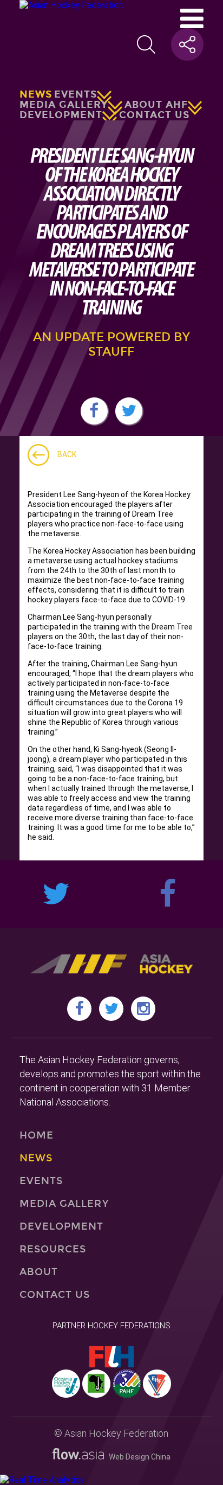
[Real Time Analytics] (42, 1480)
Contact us (154, 115)
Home (36, 1135)
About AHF (156, 105)
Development (60, 115)
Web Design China (137, 1456)
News (35, 94)
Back (66, 454)
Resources (53, 1249)
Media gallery (63, 105)
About (38, 1272)
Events (75, 94)
